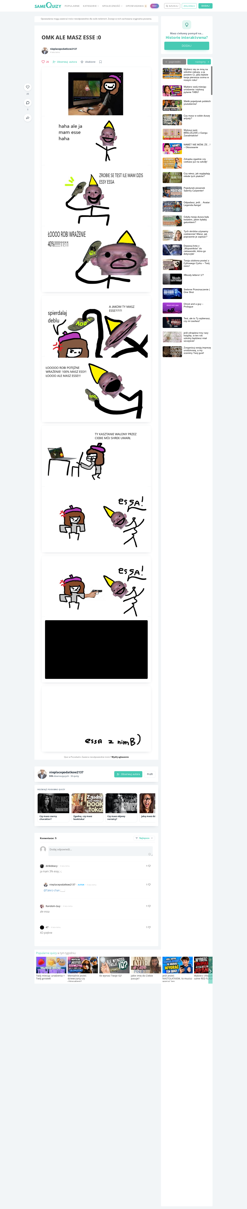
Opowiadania (136, 6)
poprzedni (174, 61)
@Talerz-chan (52, 890)
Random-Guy (53, 906)
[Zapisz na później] (100, 62)
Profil (150, 774)
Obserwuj (67, 61)
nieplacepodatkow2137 (63, 48)
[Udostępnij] (28, 118)
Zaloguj (189, 6)
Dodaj (205, 6)
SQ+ (154, 6)
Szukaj (173, 6)
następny (200, 61)
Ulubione (90, 61)
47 (47, 927)
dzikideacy (51, 865)
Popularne (72, 6)
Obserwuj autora (130, 774)
